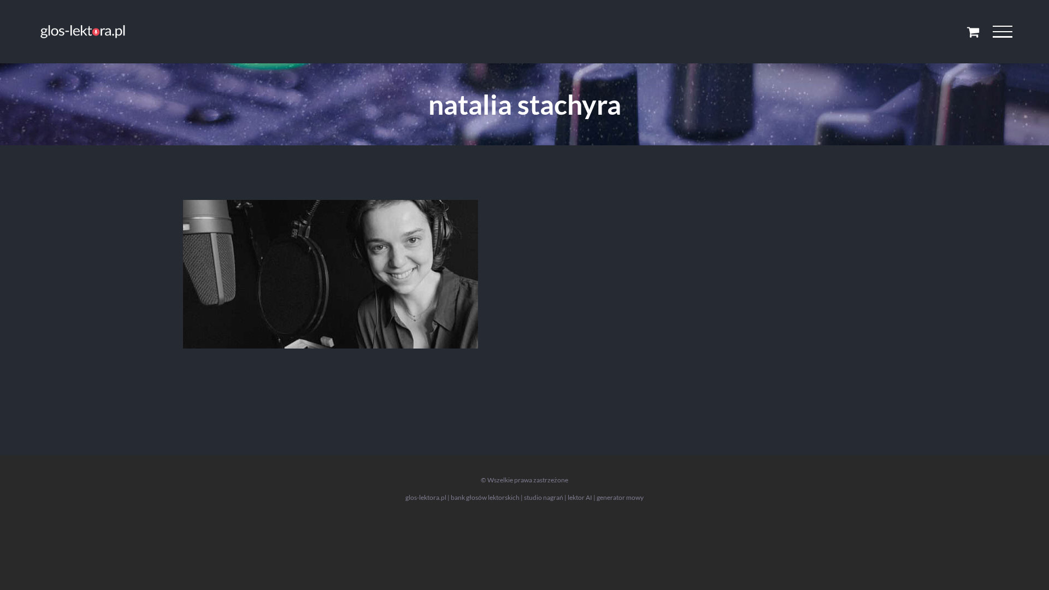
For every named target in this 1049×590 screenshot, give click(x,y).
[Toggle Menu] (1002, 32)
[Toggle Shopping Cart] (973, 31)
